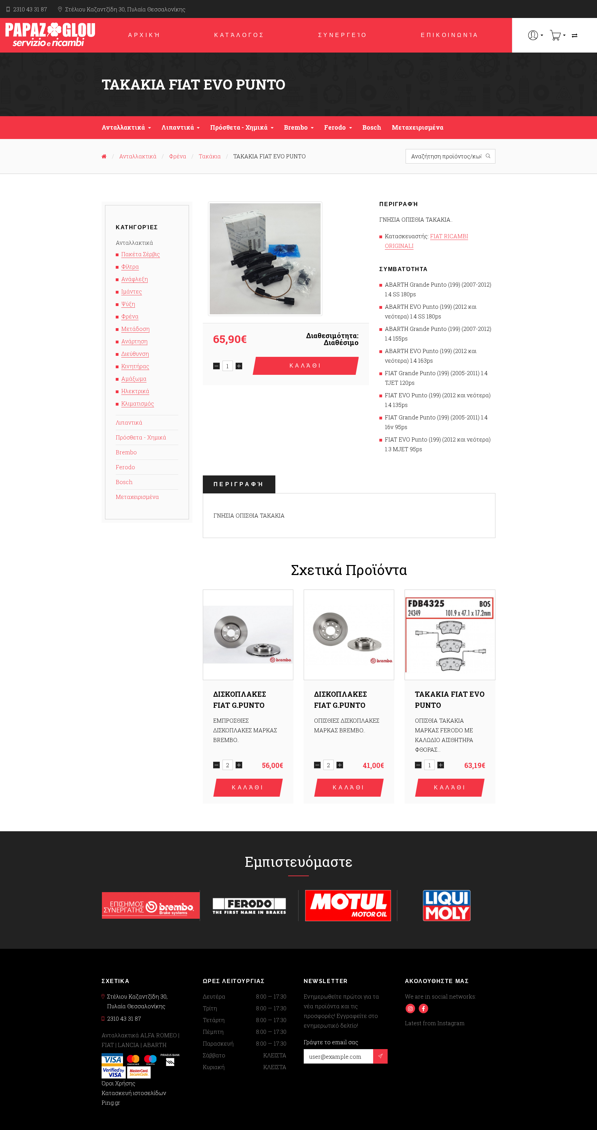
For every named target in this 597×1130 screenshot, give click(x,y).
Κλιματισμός (137, 403)
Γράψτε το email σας (331, 1042)
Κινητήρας (135, 366)
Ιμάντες (131, 291)
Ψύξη (128, 303)
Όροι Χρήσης (118, 1083)
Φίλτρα (130, 266)
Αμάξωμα (133, 378)
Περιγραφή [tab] (239, 484)
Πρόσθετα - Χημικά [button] (238, 127)
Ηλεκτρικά (135, 391)
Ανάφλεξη (134, 278)
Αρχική (144, 35)
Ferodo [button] (335, 127)
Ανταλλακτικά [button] (123, 127)
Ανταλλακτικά (138, 156)
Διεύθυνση (135, 353)
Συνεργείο (343, 35)
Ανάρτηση (134, 341)
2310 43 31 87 (30, 9)
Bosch (371, 127)
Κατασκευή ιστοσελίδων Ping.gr (134, 1097)
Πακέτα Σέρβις (140, 254)
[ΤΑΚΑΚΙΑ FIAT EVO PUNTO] (265, 259)
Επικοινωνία (450, 35)
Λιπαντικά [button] (177, 127)
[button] (535, 35)
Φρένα (177, 156)
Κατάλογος (239, 35)
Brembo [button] (296, 127)
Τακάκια (210, 156)
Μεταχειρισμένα (417, 127)
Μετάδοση (135, 328)
